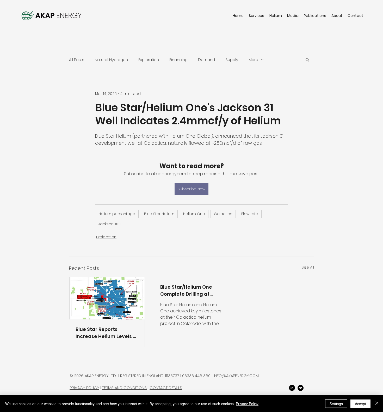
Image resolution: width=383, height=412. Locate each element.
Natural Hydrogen (111, 59)
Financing (178, 59)
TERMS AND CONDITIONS (124, 387)
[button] (307, 59)
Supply (231, 59)
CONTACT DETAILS (166, 387)
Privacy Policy (247, 403)
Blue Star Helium (159, 213)
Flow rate (249, 213)
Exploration (148, 59)
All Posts (76, 59)
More (253, 59)
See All (308, 267)
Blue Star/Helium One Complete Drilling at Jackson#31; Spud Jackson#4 (186, 291)
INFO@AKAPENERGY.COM (236, 375)
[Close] (377, 403)
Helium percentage (116, 213)
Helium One (194, 213)
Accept (360, 403)
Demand (206, 59)
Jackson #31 (109, 224)
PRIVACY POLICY (84, 387)
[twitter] (301, 388)
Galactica (223, 213)
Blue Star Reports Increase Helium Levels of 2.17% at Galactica (107, 333)
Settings (336, 403)
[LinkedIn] (292, 388)
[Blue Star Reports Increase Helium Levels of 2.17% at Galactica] (107, 298)
